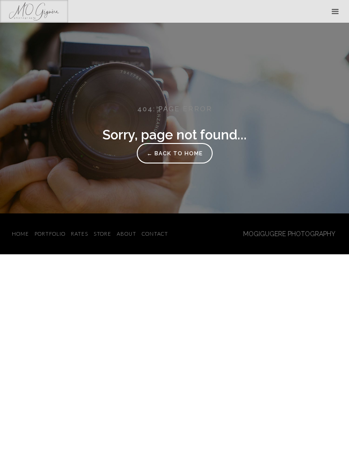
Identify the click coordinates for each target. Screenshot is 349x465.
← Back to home (175, 153)
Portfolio (50, 234)
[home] (34, 11)
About (126, 234)
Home (20, 234)
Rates (79, 234)
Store (102, 234)
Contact (155, 234)
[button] (335, 11)
